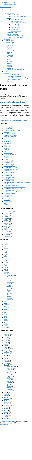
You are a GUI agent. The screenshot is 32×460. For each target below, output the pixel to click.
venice (5, 203)
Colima (6, 216)
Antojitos (6, 243)
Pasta (5, 306)
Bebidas (6, 248)
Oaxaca (6, 226)
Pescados (6, 307)
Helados (6, 267)
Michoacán (7, 223)
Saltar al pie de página (10, 4)
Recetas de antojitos (9, 166)
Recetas (6, 159)
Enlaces (6, 138)
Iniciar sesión (7, 141)
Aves (5, 246)
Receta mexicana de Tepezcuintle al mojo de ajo (13, 120)
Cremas (6, 254)
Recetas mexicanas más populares (13, 188)
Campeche (7, 213)
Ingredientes (7, 140)
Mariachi (6, 148)
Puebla (5, 228)
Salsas (5, 316)
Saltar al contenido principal (11, 2)
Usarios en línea (8, 201)
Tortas (5, 322)
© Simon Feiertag (5, 421)
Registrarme (7, 198)
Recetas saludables (9, 195)
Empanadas (7, 257)
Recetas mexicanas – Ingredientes (13, 185)
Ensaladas (6, 261)
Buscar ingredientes (9, 127)
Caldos (5, 249)
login (5, 145)
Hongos (6, 269)
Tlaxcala (6, 231)
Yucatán (6, 234)
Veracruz (6, 233)
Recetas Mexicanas (9, 179)
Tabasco (6, 229)
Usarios (6, 325)
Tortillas (6, 324)
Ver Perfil (6, 204)
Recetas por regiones (9, 193)
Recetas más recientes (10, 174)
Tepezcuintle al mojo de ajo (12, 102)
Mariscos (6, 272)
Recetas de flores (8, 170)
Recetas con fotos (8, 162)
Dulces (5, 256)
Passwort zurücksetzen (10, 154)
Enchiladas (7, 259)
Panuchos (6, 304)
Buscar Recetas (8, 128)
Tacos (5, 319)
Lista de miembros (9, 143)
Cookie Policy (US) (9, 133)
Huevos (6, 270)
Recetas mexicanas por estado (12, 190)
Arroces (6, 244)
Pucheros (6, 311)
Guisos (5, 265)
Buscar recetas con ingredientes (12, 130)
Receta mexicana (8, 158)
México (6, 221)
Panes (5, 303)
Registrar (6, 196)
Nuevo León (7, 224)
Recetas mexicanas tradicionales (13, 192)
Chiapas (6, 215)
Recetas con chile (8, 161)
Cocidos (6, 252)
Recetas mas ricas (8, 175)
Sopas (5, 317)
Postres (6, 309)
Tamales (6, 320)
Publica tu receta (8, 156)
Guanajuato (7, 218)
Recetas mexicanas (5, 7)
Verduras (6, 327)
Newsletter (7, 151)
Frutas (5, 264)
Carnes (5, 251)
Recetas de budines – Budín (11, 169)
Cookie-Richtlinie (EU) (10, 135)
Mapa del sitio (7, 146)
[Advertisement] (16, 443)
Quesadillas (7, 312)
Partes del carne (8, 153)
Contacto (6, 132)
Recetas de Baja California (11, 167)
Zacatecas (6, 236)
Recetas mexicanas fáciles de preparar (14, 187)
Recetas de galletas (9, 172)
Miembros (6, 149)
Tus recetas (7, 200)
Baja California (8, 212)
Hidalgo (6, 220)
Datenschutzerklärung (10, 136)
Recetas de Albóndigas (10, 164)
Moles (5, 301)
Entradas (6, 262)
